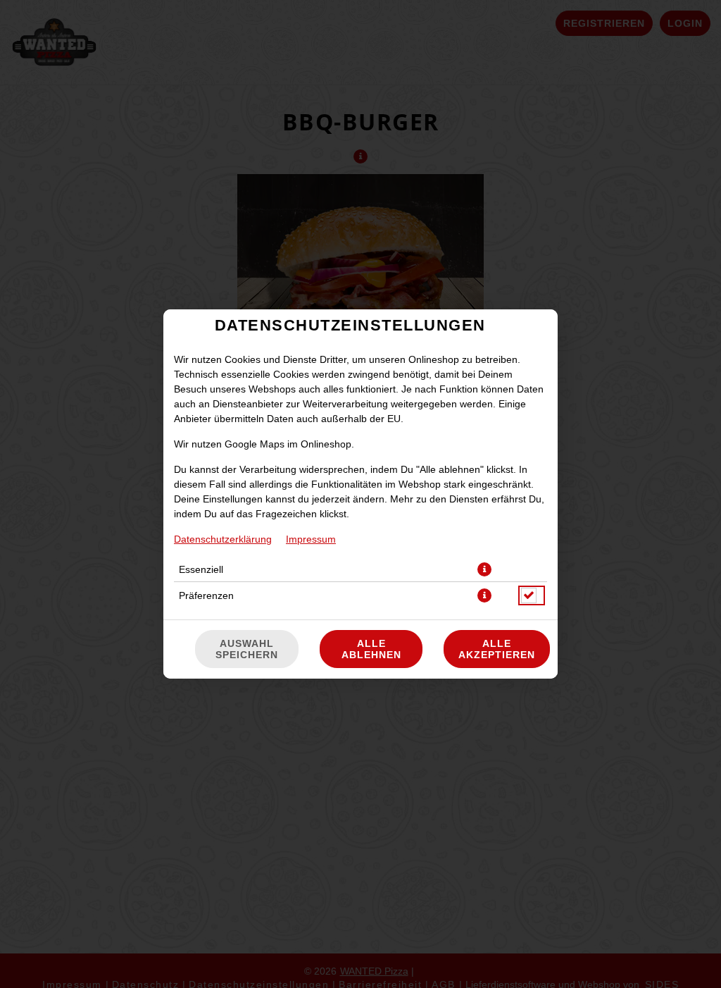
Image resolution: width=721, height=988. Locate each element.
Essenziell (201, 569)
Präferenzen (206, 595)
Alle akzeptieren (496, 649)
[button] (484, 569)
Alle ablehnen (371, 649)
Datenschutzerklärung (223, 539)
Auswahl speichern (246, 649)
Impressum (311, 539)
